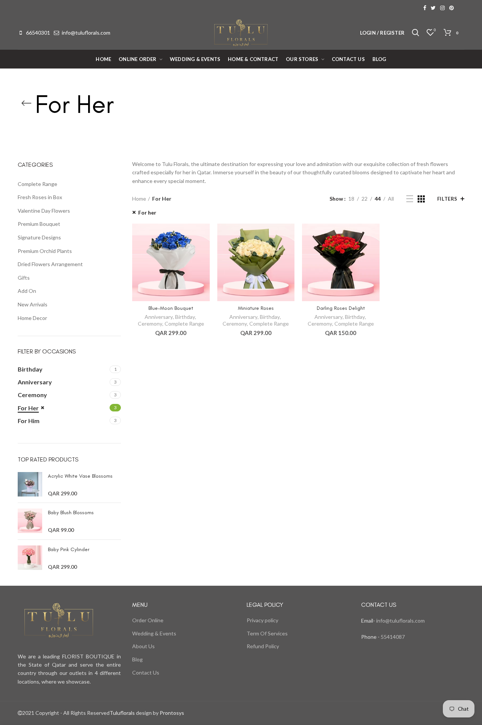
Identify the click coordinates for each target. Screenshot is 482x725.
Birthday (185, 317)
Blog (137, 659)
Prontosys (171, 713)
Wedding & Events (154, 633)
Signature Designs (39, 237)
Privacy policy (262, 620)
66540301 (38, 32)
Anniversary (159, 317)
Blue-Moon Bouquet (170, 308)
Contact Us (145, 672)
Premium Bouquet (39, 224)
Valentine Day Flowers (44, 210)
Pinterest (451, 8)
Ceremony (150, 323)
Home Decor (32, 318)
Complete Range (184, 323)
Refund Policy (263, 646)
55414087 (392, 637)
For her (147, 212)
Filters (447, 199)
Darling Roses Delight (341, 308)
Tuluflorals (122, 713)
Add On (27, 291)
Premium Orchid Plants (45, 251)
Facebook (425, 8)
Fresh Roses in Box (40, 197)
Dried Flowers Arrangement (50, 264)
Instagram (442, 8)
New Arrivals (32, 304)
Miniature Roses (256, 308)
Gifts (24, 277)
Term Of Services (267, 633)
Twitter (433, 8)
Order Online (147, 620)
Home (139, 198)
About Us (143, 646)
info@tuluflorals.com (86, 32)
